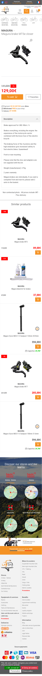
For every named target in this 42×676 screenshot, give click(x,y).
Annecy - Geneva (6, 578)
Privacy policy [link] (27, 671)
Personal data (26, 636)
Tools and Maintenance (8, 608)
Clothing (3, 605)
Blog (23, 623)
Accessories (4, 602)
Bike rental (25, 605)
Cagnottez (34, 351)
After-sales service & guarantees (31, 625)
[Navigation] (26, 11)
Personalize (15, 671)
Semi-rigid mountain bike (29, 566)
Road (23, 574)
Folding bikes (26, 585)
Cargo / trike (25, 582)
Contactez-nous (5, 588)
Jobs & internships (27, 628)
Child (23, 580)
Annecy (3, 580)
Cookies (24, 639)
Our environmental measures (9, 610)
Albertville (4, 583)
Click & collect (26, 600)
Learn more (10, 483)
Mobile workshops (27, 613)
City (23, 572)
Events (24, 608)
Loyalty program (27, 610)
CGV (23, 631)
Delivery (6, 111)
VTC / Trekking (26, 569)
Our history (4, 591)
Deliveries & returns (6, 625)
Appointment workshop (29, 602)
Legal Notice (25, 633)
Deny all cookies (30, 668)
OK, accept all (13, 668)
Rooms (3, 600)
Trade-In (24, 616)
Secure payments (21, 647)
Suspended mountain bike (29, 564)
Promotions (26, 590)
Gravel (24, 577)
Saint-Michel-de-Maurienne (9, 586)
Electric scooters (27, 588)
